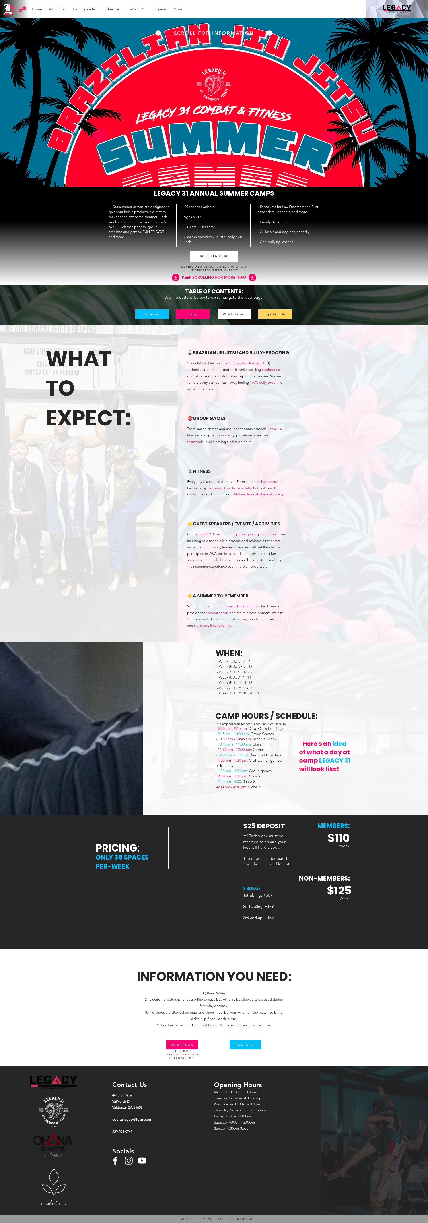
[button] (22, 9)
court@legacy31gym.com (132, 1119)
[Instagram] (128, 1160)
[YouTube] (142, 1160)
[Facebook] (115, 1160)
